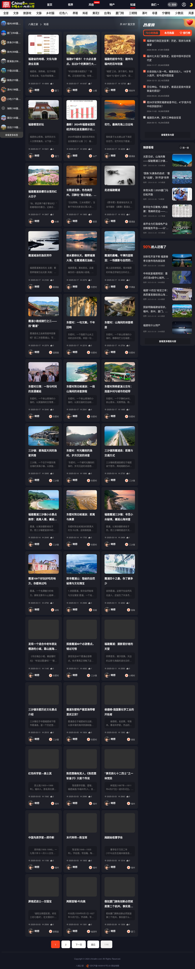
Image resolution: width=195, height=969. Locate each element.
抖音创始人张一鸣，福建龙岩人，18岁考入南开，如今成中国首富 (169, 73)
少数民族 (179, 13)
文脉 (38, 13)
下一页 (79, 944)
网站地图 (115, 965)
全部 (5, 13)
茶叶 (144, 13)
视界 (70, 4)
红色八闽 (63, 13)
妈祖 (85, 13)
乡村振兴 (50, 13)
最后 (93, 944)
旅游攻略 (27, 13)
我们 (153, 4)
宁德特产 (166, 13)
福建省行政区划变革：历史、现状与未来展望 (169, 42)
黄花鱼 (95, 13)
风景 (190, 13)
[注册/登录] (184, 4)
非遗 (154, 13)
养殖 (75, 13)
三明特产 (133, 13)
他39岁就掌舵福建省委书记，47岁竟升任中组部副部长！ (169, 104)
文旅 (15, 13)
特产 (112, 4)
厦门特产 (120, 13)
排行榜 (186, 33)
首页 (49, 4)
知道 (132, 4)
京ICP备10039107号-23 (100, 965)
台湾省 (107, 13)
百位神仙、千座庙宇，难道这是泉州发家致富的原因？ (169, 89)
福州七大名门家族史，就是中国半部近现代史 (169, 58)
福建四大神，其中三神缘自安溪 (164, 117)
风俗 (91, 3)
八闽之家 (33, 24)
